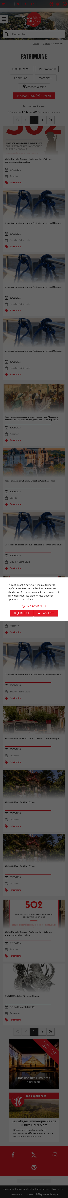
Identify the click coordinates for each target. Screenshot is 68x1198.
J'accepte (48, 613)
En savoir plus (36, 606)
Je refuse (23, 613)
